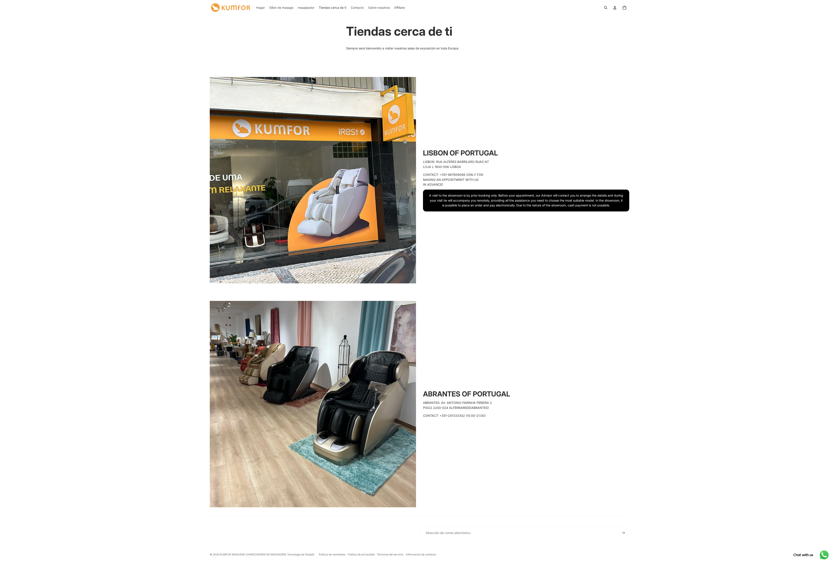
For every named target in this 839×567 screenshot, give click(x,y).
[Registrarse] (623, 533)
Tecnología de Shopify (300, 554)
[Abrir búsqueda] (605, 7)
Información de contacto (421, 554)
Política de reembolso (332, 554)
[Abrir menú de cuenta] (615, 7)
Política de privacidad (361, 554)
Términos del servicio (390, 554)
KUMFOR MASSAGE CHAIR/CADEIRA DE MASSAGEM (253, 554)
